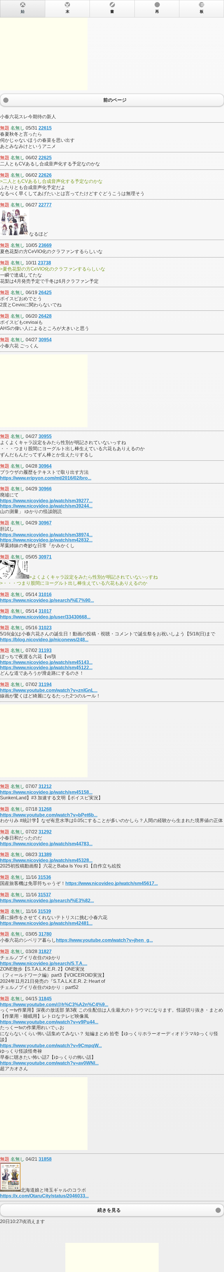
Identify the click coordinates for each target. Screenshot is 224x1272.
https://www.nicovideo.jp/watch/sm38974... (46, 534)
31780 (45, 934)
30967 (45, 522)
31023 (45, 627)
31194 (45, 684)
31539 (44, 911)
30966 (45, 488)
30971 (45, 556)
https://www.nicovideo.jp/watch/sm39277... (46, 500)
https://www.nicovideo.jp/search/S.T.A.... (43, 963)
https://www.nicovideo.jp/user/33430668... (45, 616)
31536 (44, 877)
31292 (45, 831)
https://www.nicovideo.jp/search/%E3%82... (47, 900)
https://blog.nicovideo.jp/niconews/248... (44, 639)
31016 (45, 594)
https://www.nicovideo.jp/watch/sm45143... (46, 662)
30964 (45, 466)
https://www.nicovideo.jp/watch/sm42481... (46, 923)
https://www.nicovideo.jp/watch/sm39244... (46, 506)
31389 (45, 854)
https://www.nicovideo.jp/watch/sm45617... (111, 883)
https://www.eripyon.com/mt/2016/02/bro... (45, 478)
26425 (45, 292)
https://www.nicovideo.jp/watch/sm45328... (46, 860)
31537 (44, 894)
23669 (45, 245)
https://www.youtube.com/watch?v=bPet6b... (48, 814)
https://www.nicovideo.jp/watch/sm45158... (46, 792)
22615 (45, 128)
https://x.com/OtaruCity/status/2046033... (44, 1195)
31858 (45, 1159)
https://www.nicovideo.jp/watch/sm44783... (46, 843)
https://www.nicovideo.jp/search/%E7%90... (47, 600)
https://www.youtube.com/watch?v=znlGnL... (48, 690)
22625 (45, 157)
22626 (45, 175)
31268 (45, 809)
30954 (45, 339)
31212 (45, 786)
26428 (45, 316)
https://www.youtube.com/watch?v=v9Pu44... (49, 1022)
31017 (45, 611)
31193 (45, 650)
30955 (45, 436)
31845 (45, 998)
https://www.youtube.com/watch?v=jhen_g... (104, 940)
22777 (45, 204)
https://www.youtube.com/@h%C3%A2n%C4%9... (54, 1004)
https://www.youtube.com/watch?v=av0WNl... (49, 1063)
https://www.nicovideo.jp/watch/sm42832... (46, 540)
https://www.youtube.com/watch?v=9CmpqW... (51, 1045)
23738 (44, 262)
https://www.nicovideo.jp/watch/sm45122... (46, 667)
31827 (45, 951)
